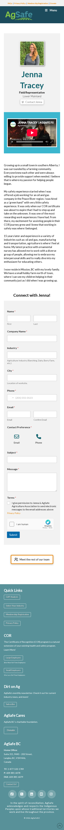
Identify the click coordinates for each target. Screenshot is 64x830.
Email (9, 419)
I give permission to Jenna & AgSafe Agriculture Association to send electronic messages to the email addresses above (34, 506)
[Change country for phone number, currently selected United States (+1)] (10, 397)
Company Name (17, 331)
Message (13, 469)
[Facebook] (12, 794)
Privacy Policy (20, 3)
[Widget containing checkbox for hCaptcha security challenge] (30, 524)
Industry (12, 347)
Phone (11, 390)
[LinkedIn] (32, 794)
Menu (53, 10)
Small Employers (13, 670)
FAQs (10, 3)
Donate (53, 3)
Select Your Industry (15, 606)
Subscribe (10, 704)
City (10, 370)
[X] (22, 794)
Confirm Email (40, 419)
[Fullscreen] (51, 141)
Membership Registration (38, 3)
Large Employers (13, 657)
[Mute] (47, 141)
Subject (12, 452)
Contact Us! (11, 784)
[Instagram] (51, 794)
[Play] (12, 141)
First (9, 324)
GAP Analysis (12, 597)
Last (36, 324)
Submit (13, 534)
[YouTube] (42, 794)
